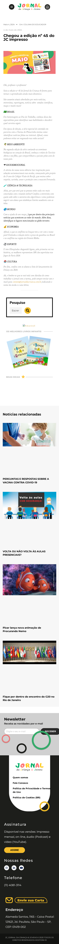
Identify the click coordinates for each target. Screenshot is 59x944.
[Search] (27, 310)
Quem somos (20, 777)
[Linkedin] (14, 867)
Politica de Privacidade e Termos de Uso (32, 790)
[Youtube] (21, 867)
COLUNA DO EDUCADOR (34, 24)
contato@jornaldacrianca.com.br (27, 281)
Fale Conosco (20, 783)
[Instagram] (6, 867)
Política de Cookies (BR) (26, 797)
